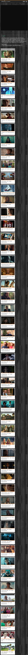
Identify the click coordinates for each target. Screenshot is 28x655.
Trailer (3, 35)
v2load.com (3, 1)
